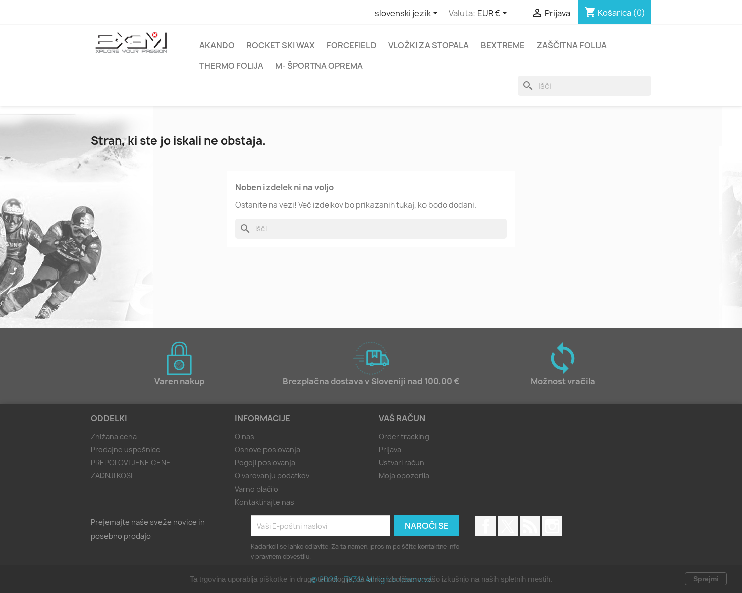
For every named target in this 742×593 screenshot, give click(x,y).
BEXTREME (503, 45)
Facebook (485, 526)
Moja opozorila (404, 475)
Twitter (508, 526)
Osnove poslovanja (267, 449)
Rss (530, 526)
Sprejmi (706, 579)
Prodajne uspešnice (126, 449)
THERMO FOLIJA (231, 65)
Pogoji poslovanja (265, 462)
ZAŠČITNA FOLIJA (572, 45)
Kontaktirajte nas (264, 502)
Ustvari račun (402, 462)
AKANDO (217, 45)
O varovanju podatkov (272, 475)
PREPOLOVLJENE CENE (131, 462)
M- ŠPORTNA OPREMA (319, 65)
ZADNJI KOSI (111, 475)
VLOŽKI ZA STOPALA (428, 45)
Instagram (552, 526)
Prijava (390, 449)
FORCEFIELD (352, 45)
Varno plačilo (256, 489)
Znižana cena (114, 436)
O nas (244, 436)
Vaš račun (402, 418)
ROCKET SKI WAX (280, 45)
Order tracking (404, 436)
